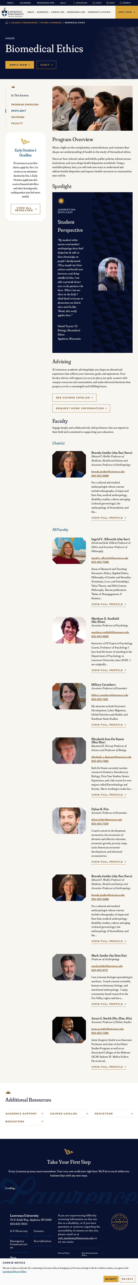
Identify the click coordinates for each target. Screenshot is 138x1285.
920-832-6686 (100, 475)
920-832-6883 (100, 636)
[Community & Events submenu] (111, 12)
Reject (127, 1278)
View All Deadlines (24, 209)
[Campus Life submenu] (65, 12)
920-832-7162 (99, 699)
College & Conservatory (24, 22)
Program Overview (25, 104)
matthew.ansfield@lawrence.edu (110, 632)
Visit (45, 64)
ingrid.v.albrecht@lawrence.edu (109, 558)
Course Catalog (63, 1113)
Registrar (104, 1113)
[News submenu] (14, 2)
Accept (111, 1278)
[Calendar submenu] (31, 2)
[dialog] (69, 1271)
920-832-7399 (100, 1033)
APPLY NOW (125, 12)
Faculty (17, 123)
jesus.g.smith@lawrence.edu (107, 1028)
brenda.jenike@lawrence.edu (108, 471)
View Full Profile (107, 518)
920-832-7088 (100, 562)
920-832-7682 (100, 761)
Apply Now (18, 64)
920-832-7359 (100, 823)
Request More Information (80, 408)
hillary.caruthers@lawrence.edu (109, 695)
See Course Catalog (73, 397)
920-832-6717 (99, 970)
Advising (18, 117)
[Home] (6, 22)
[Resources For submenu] (54, 2)
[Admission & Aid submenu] (85, 12)
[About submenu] (35, 12)
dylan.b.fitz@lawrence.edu (106, 819)
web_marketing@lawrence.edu (76, 1238)
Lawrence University (24, 1215)
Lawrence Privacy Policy (14, 1271)
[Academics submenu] (49, 12)
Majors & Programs (51, 22)
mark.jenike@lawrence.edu (107, 966)
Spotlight (18, 110)
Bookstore (14, 1121)
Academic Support (21, 1113)
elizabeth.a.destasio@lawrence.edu (111, 757)
